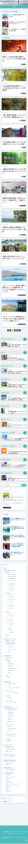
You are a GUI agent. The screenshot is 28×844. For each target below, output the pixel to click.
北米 (8, 651)
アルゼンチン (10, 599)
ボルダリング (10, 710)
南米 (7, 593)
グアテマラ (10, 590)
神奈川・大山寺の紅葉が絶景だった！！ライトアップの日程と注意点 (13, 59)
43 (19, 330)
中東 (7, 611)
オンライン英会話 (10, 769)
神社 (7, 788)
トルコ (9, 613)
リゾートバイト (9, 756)
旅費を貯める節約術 (8, 760)
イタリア (9, 606)
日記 (7, 779)
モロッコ (9, 620)
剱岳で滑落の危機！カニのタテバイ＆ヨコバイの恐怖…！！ (17, 554)
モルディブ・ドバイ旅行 (12, 687)
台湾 (8, 697)
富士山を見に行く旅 (12, 668)
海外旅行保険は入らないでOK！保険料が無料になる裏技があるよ (17, 528)
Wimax (7, 764)
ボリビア (9, 597)
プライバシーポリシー (16, 831)
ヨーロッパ (8, 604)
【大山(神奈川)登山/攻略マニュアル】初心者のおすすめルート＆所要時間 (13, 88)
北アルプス (8, 724)
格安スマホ (8, 762)
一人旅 (7, 774)
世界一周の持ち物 (11, 576)
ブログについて (11, 580)
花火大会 (8, 657)
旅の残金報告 (10, 578)
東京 (8, 672)
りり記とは (6, 504)
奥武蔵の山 (23, 234)
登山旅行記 (6, 707)
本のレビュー (22, 205)
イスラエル (10, 615)
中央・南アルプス (10, 734)
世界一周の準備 (11, 574)
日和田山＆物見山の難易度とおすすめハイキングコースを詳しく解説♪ (14, 229)
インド (9, 630)
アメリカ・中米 (9, 583)
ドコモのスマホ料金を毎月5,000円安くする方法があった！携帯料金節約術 (17, 545)
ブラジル (9, 601)
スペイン (9, 608)
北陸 (7, 675)
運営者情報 (6, 831)
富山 (8, 677)
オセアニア (10, 644)
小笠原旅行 (10, 663)
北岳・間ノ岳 (10, 735)
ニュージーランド (22, 295)
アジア (7, 628)
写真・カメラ (7, 745)
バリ (8, 685)
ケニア (9, 625)
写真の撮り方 (9, 747)
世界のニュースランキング (12, 784)
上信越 (7, 739)
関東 (7, 659)
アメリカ (9, 585)
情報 (7, 572)
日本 (7, 635)
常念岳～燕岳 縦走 (11, 728)
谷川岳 (24, 147)
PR (4, 568)
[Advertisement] (14, 814)
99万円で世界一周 (8, 570)
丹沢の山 (23, 64)
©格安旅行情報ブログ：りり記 (9, 837)
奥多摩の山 (23, 120)
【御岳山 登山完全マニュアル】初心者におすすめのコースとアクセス (14, 171)
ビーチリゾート (11, 649)
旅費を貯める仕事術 (8, 755)
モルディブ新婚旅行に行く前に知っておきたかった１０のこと (17, 520)
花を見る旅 (10, 670)
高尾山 (9, 719)
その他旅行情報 (7, 773)
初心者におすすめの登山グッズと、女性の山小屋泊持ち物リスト (17, 537)
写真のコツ (8, 751)
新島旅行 (9, 666)
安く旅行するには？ (8, 639)
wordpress (8, 781)
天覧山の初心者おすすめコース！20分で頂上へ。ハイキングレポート (14, 258)
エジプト (9, 623)
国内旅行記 (6, 655)
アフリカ (8, 619)
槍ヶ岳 (9, 730)
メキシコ (9, 587)
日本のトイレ (9, 786)
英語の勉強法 (7, 767)
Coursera (8, 791)
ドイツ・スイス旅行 (12, 692)
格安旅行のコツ (9, 640)
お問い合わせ (19, 833)
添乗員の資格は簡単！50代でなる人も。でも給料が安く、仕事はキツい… (13, 200)
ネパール (9, 632)
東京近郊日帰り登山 (10, 708)
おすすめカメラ (9, 749)
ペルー (9, 595)
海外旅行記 (6, 681)
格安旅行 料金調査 (10, 643)
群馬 (8, 661)
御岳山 (24, 176)
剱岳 (8, 726)
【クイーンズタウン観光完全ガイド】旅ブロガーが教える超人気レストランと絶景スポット (13, 319)
